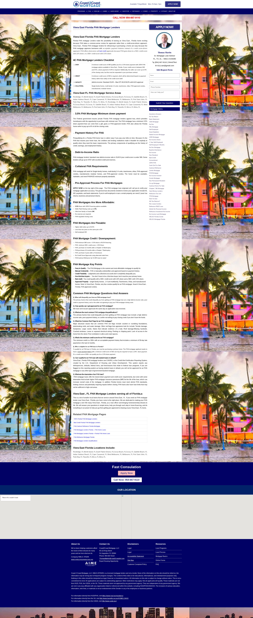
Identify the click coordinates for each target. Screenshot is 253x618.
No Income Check (154, 139)
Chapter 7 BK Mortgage (156, 188)
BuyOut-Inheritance (155, 150)
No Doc (151, 124)
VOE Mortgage (154, 121)
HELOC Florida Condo (156, 216)
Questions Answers (155, 114)
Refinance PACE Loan (156, 206)
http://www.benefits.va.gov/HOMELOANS (114, 598)
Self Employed (153, 129)
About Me (172, 11)
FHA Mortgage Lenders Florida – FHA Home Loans (90, 430)
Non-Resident (153, 155)
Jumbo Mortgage (154, 170)
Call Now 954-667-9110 (126, 17)
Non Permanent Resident (157, 181)
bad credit (103, 51)
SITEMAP (164, 11)
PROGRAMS (81, 11)
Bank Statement (154, 119)
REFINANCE (136, 11)
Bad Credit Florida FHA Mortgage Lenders (87, 422)
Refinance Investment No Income (159, 211)
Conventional (153, 160)
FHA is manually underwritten (100, 271)
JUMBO (105, 11)
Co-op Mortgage (154, 183)
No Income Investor (155, 175)
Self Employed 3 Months (156, 145)
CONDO (145, 11)
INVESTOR (125, 11)
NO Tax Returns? (154, 201)
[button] (110, 300)
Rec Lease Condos (155, 204)
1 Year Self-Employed (156, 142)
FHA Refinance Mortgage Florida (84, 437)
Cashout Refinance (155, 168)
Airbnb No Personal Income (157, 209)
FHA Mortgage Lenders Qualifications (85, 441)
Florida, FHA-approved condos (86, 287)
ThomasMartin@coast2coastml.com (111, 558)
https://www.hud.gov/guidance (112, 596)
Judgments (92, 274)
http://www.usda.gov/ (109, 601)
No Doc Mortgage (154, 147)
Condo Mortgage (154, 178)
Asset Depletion (154, 132)
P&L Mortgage (153, 127)
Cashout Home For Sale (156, 186)
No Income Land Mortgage (157, 214)
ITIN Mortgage (153, 196)
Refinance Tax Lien (155, 193)
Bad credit (78, 279)
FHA (89, 11)
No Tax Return (153, 116)
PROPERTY (154, 11)
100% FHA (152, 163)
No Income (152, 152)
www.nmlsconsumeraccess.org (82, 559)
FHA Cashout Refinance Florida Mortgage (87, 426)
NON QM (96, 11)
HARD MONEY (114, 11)
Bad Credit (152, 157)
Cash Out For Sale (155, 165)
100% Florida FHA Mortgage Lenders (85, 419)
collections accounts (106, 274)
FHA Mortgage (153, 173)
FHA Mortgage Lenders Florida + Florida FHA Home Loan (92, 433)
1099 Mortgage (154, 137)
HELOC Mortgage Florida (157, 219)
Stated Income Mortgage (157, 134)
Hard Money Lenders (155, 191)
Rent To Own (153, 198)
